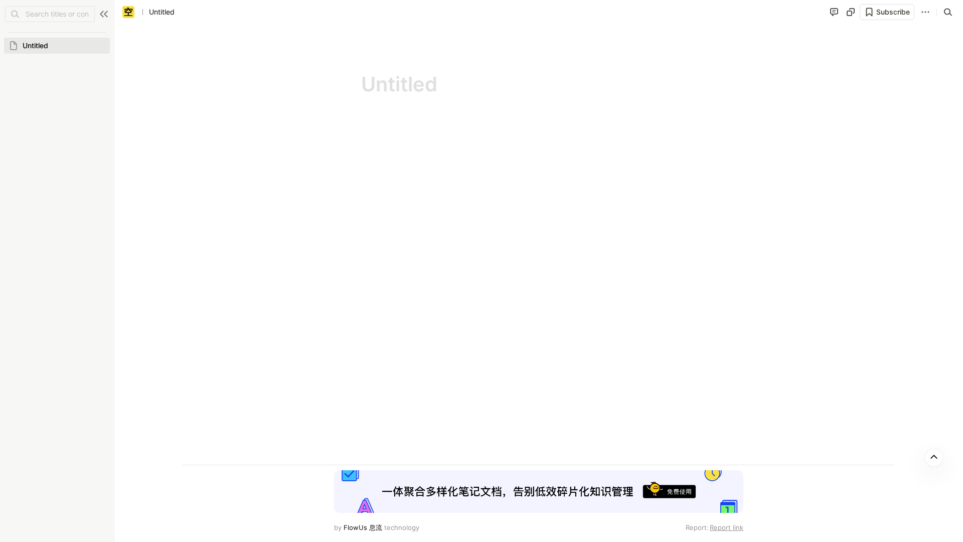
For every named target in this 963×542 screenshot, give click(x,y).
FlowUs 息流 (363, 527)
